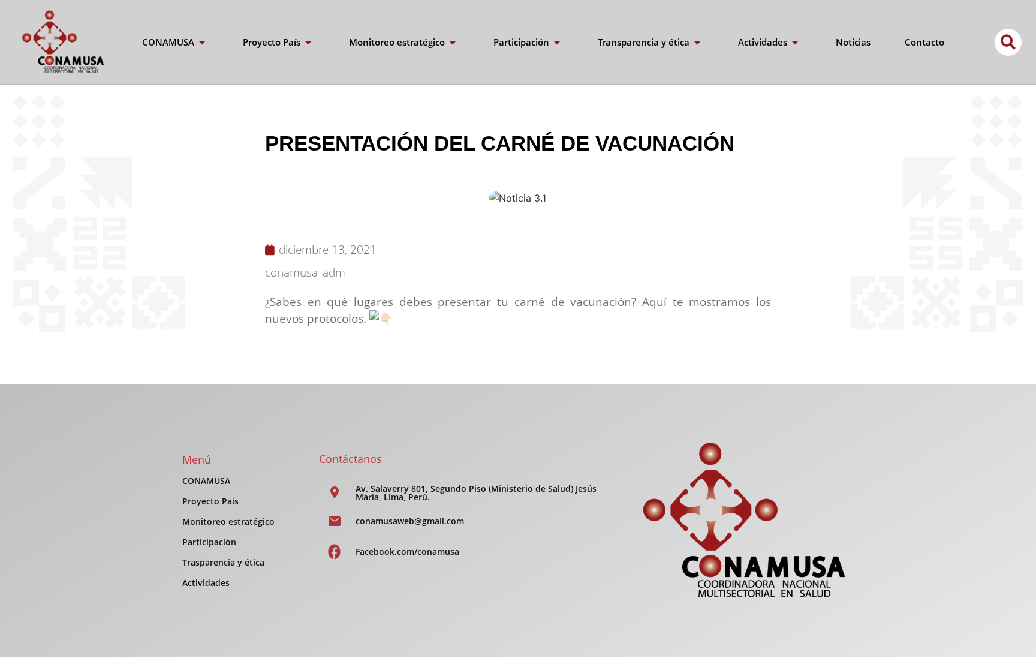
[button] (1008, 42)
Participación (209, 542)
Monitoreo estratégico (228, 521)
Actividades (206, 582)
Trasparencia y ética (223, 562)
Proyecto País (210, 501)
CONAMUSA (206, 480)
